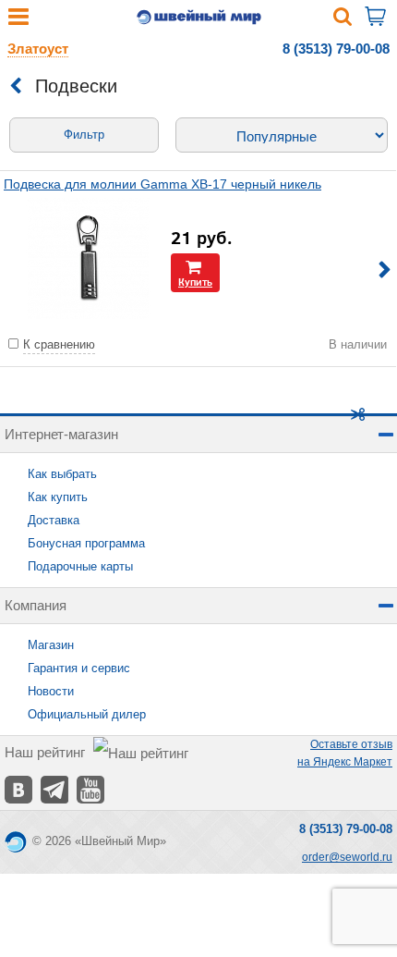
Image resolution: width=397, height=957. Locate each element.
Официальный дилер (87, 714)
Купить (195, 281)
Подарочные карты (80, 566)
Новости (51, 691)
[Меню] (18, 21)
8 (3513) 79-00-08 (336, 48)
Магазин (51, 645)
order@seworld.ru (347, 857)
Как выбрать (62, 474)
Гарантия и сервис (79, 668)
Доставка (53, 520)
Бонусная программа (86, 543)
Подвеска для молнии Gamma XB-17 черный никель (162, 184)
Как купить (58, 497)
